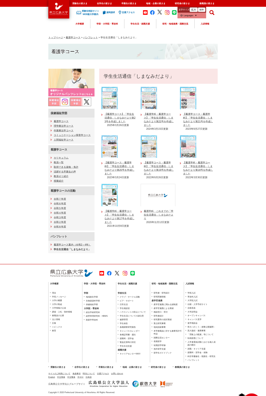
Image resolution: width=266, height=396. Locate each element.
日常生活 (124, 304)
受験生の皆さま (79, 3)
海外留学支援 (160, 349)
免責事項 (77, 373)
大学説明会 (192, 312)
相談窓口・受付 (161, 312)
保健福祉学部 (59, 113)
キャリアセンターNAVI (130, 354)
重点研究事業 (160, 323)
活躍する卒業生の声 (65, 171)
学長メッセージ (59, 297)
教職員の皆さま (207, 3)
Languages (188, 15)
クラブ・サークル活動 (130, 297)
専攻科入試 (192, 297)
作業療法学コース (63, 130)
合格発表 (191, 308)
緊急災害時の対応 (128, 342)
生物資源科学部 (93, 301)
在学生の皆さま (104, 3)
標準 (202, 9)
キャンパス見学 (194, 319)
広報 (54, 323)
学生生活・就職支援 (140, 23)
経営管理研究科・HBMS (97, 316)
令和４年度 (60, 212)
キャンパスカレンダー (130, 331)
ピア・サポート (127, 301)
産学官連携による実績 (164, 308)
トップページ (55, 37)
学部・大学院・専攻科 (107, 23)
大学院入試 (192, 300)
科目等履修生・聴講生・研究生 (201, 356)
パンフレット (90, 37)
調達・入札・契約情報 (62, 312)
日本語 (89, 377)
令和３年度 (60, 217)
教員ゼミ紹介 (61, 176)
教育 (54, 330)
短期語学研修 (160, 345)
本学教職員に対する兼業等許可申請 (168, 332)
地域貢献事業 (160, 327)
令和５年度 (60, 208)
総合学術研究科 (93, 312)
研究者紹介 (159, 316)
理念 (54, 293)
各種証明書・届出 (128, 334)
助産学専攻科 (92, 320)
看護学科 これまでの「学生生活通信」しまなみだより (158, 215)
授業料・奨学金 (127, 338)
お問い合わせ (117, 373)
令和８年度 (60, 226)
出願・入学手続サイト (197, 304)
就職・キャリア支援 (196, 349)
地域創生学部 (92, 297)
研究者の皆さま (182, 3)
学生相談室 (125, 308)
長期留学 (158, 341)
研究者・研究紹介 (162, 293)
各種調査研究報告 (128, 327)
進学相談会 (192, 323)
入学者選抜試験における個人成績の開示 (201, 343)
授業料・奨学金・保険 (197, 352)
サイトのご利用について (59, 373)
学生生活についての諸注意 (132, 316)
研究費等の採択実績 (163, 319)
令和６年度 (60, 203)
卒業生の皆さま (129, 3)
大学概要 (79, 23)
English (51, 377)
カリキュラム (61, 157)
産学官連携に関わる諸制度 (166, 304)
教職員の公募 (58, 315)
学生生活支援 (126, 346)
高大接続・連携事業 (196, 330)
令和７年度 (60, 199)
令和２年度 (60, 222)
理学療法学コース (63, 126)
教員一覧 (59, 162)
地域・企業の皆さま (155, 3)
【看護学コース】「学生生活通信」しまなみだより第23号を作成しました (120, 118)
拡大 (193, 9)
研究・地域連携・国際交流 (175, 23)
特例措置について (195, 338)
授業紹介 (59, 181)
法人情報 (56, 319)
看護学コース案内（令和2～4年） (72, 244)
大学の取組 (57, 304)
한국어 (80, 377)
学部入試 (191, 293)
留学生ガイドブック (163, 353)
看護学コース (73, 37)
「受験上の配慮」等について (200, 334)
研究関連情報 (160, 297)
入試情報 (205, 23)
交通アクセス (103, 373)
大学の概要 (57, 300)
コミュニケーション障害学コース (72, 135)
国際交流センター (162, 338)
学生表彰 (124, 323)
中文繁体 (71, 377)
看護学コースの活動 (63, 190)
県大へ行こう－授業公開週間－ (201, 327)
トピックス (57, 327)
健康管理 (124, 319)
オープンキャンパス (196, 315)
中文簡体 (61, 377)
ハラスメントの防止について (133, 312)
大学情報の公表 (59, 308)
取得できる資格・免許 (66, 167)
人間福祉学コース (63, 139)
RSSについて (89, 373)
